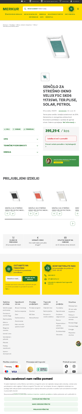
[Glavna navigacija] (78, 8)
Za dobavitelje (60, 331)
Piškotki (5, 342)
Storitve (32, 311)
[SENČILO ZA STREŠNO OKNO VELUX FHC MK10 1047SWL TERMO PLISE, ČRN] (15, 196)
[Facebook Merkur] (66, 366)
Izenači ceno (38, 240)
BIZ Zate (32, 314)
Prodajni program (34, 308)
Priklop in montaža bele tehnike (73, 317)
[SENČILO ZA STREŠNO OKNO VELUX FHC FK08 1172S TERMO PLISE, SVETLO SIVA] (62, 196)
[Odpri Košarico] (71, 8)
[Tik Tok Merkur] (66, 371)
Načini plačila (7, 319)
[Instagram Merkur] (74, 366)
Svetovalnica (70, 14)
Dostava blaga (73, 326)
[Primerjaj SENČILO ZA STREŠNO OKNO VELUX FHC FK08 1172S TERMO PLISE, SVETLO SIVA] (59, 214)
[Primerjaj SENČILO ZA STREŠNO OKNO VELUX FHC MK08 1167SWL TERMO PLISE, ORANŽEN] (36, 214)
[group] (45, 77)
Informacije (33, 17)
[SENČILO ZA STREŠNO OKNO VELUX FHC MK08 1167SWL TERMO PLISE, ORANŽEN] (38, 196)
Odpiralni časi (47, 308)
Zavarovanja (19, 321)
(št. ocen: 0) (71, 111)
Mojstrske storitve (55, 14)
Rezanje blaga (73, 323)
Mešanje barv (73, 306)
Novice (58, 320)
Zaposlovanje (60, 311)
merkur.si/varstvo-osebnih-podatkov (39, 394)
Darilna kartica (20, 318)
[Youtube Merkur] (74, 371)
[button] (59, 47)
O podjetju (59, 308)
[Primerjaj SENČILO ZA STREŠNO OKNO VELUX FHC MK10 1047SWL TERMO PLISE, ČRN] (12, 214)
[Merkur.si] (11, 9)
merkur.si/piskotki (20, 394)
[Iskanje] (25, 8)
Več (7, 289)
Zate (41, 17)
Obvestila (49, 17)
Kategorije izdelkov (14, 14)
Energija (42, 14)
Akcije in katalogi (30, 14)
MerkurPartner (34, 318)
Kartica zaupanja (20, 311)
